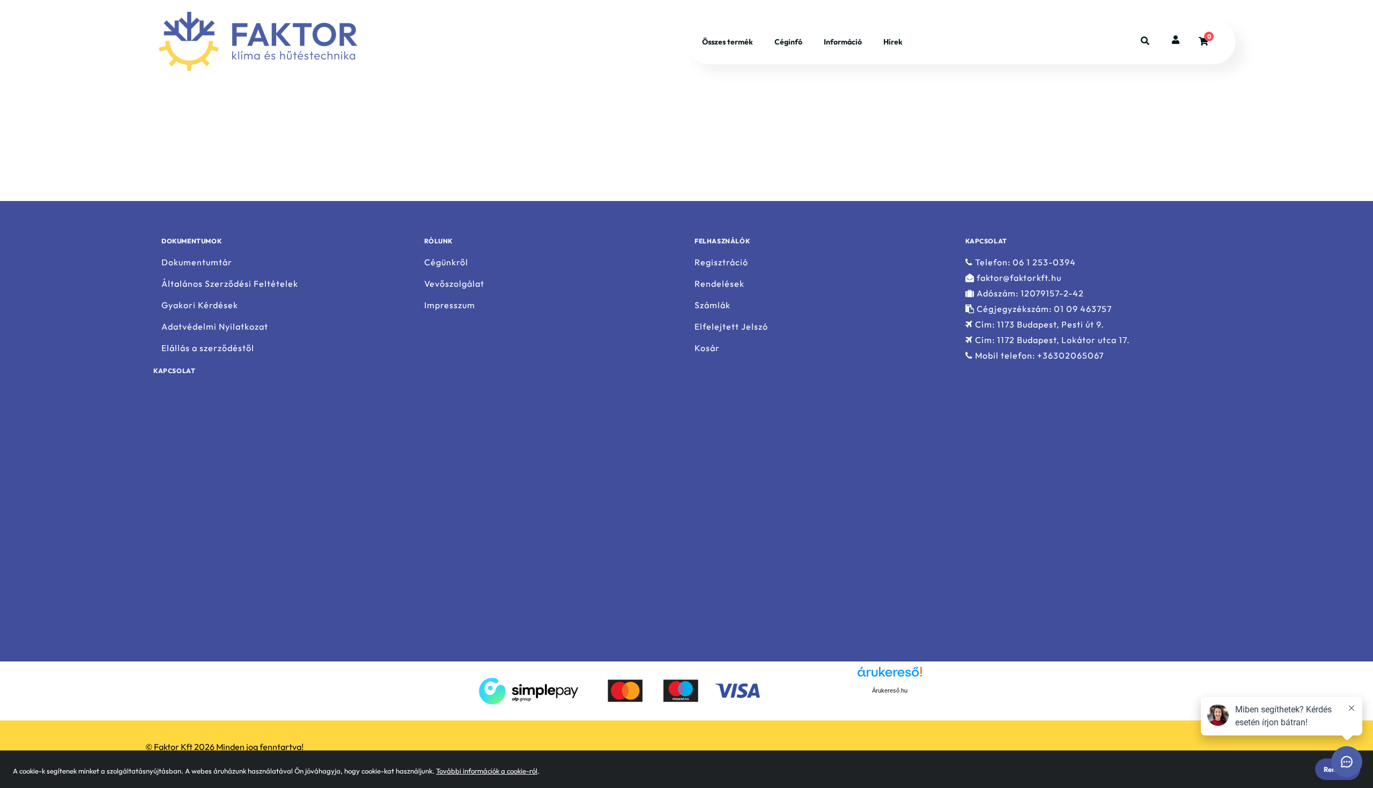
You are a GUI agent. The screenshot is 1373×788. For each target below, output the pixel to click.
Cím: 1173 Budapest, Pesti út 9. (1038, 324)
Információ (843, 42)
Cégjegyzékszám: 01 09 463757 (1043, 309)
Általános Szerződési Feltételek (229, 284)
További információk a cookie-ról (486, 771)
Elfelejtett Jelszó (731, 327)
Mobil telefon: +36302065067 (1038, 356)
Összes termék (727, 42)
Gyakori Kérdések (199, 305)
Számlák (712, 305)
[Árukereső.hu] (836, 690)
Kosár (707, 348)
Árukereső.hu (889, 690)
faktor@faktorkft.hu (1018, 278)
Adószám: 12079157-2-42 (1029, 293)
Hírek (893, 42)
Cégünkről (446, 262)
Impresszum (449, 305)
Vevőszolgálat (454, 284)
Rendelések (719, 284)
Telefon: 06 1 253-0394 (1024, 262)
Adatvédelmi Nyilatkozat (214, 327)
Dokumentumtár (196, 262)
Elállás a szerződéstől (207, 348)
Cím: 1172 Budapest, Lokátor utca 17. (1051, 340)
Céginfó (788, 42)
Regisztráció (721, 262)
